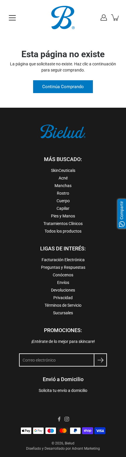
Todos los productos (63, 231)
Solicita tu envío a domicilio (63, 390)
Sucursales (63, 313)
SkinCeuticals (63, 170)
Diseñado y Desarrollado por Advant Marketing (63, 448)
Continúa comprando (63, 86)
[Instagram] (66, 419)
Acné (63, 178)
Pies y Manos (63, 216)
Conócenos (63, 275)
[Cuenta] (103, 17)
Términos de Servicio (63, 305)
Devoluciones (63, 290)
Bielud (69, 443)
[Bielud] (63, 17)
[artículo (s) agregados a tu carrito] (115, 17)
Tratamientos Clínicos (63, 223)
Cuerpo (63, 200)
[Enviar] (100, 360)
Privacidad (63, 297)
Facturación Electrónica (63, 259)
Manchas (63, 185)
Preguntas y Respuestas (63, 267)
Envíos (63, 282)
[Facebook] (59, 419)
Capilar (63, 208)
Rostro (63, 193)
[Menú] (12, 18)
